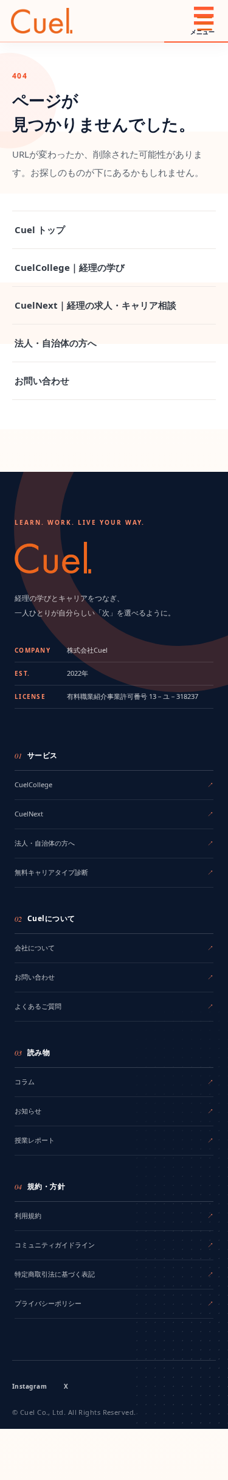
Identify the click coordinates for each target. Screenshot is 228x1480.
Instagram (29, 1386)
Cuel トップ (40, 229)
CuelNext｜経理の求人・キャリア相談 (95, 305)
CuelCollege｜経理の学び (70, 267)
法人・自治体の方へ (56, 343)
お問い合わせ (42, 380)
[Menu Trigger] (204, 23)
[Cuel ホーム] (41, 20)
